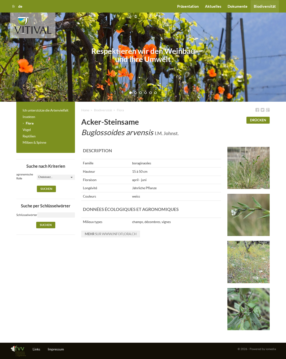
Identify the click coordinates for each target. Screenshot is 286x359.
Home (85, 110)
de (20, 6)
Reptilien (29, 136)
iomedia (271, 349)
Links (36, 349)
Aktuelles (213, 6)
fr (13, 6)
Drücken (258, 120)
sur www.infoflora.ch (111, 234)
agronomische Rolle (21, 176)
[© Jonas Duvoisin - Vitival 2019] (248, 168)
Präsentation (188, 6)
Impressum (56, 349)
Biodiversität (265, 6)
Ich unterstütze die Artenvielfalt (45, 110)
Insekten (29, 117)
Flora (29, 123)
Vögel (27, 130)
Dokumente (237, 6)
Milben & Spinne (34, 142)
